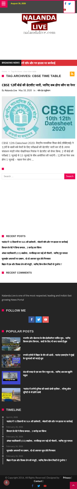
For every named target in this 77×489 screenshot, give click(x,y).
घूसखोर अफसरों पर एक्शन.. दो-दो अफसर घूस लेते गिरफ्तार (26, 258)
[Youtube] (64, 10)
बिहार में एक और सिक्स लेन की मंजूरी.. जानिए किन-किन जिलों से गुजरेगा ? (32, 264)
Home (4, 71)
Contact (38, 481)
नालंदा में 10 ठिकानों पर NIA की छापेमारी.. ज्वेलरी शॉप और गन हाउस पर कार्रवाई (35, 242)
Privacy (67, 478)
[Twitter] (69, 4)
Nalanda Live (11, 90)
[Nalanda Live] (38, 17)
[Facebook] (65, 4)
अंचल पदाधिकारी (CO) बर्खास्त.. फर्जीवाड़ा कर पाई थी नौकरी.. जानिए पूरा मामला (35, 253)
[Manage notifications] (6, 482)
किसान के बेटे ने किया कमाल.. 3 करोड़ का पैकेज (21, 247)
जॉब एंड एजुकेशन (43, 90)
